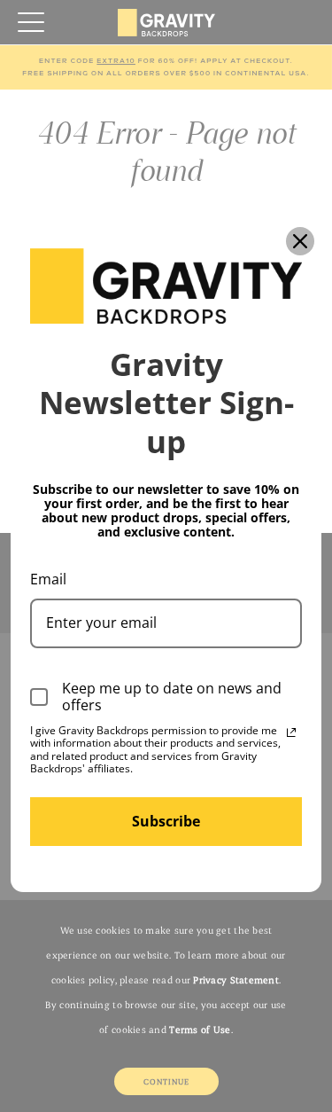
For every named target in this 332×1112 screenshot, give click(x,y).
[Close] (300, 241)
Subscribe (166, 821)
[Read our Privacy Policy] (291, 732)
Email (48, 579)
